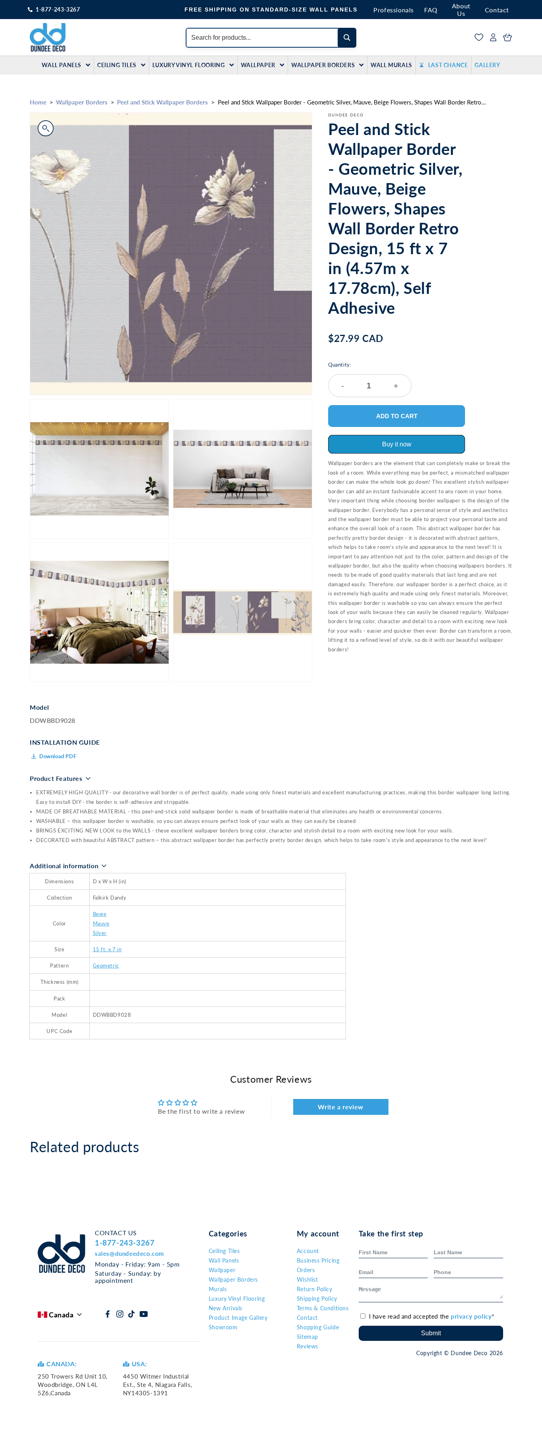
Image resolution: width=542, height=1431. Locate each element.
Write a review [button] (340, 1106)
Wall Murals (391, 65)
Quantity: (363, 375)
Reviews (307, 1346)
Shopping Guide (318, 1327)
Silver (100, 933)
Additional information (64, 865)
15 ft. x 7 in (107, 949)
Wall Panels (61, 65)
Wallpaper (258, 65)
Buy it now (396, 444)
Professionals (393, 10)
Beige (100, 914)
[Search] (347, 38)
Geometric (106, 965)
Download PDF (57, 756)
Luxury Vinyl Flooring (188, 65)
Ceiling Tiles (116, 65)
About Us (461, 9)
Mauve (101, 923)
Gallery (487, 65)
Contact (497, 10)
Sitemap (307, 1336)
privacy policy (471, 1316)
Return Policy (315, 1289)
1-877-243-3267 (58, 9)
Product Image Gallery (238, 1317)
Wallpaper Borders (323, 65)
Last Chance (448, 65)
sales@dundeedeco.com (129, 1253)
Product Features (56, 778)
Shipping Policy (317, 1298)
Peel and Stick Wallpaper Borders (162, 102)
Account (308, 1251)
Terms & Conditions (323, 1308)
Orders (306, 1270)
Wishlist (307, 1279)
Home (38, 102)
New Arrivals (225, 1308)
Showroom (223, 1327)
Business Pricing (318, 1260)
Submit (431, 1333)
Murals (218, 1289)
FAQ (431, 10)
